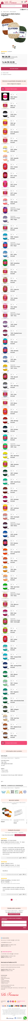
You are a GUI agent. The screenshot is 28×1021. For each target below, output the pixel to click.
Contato (2, 979)
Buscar (24, 5)
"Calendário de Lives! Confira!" (21, 1002)
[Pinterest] (13, 1001)
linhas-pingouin (13, 11)
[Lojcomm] (18, 1018)
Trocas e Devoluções (5, 980)
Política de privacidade (5, 978)
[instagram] (10, 1001)
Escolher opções (14, 68)
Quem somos (3, 977)
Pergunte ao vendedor (14, 914)
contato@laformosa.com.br (6, 942)
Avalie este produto (20, 835)
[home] (11, 2)
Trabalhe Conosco (4, 983)
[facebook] (8, 1001)
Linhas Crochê (6, 11)
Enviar (24, 927)
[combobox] (14, 6)
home (1, 11)
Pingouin (3, 53)
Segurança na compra (5, 981)
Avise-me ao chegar (15, 209)
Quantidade (18, 94)
